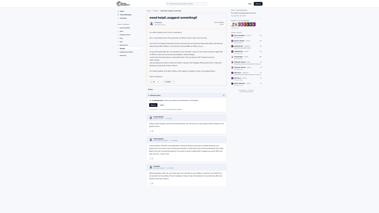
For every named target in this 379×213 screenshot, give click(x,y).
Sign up (153, 105)
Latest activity (236, 32)
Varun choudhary (239, 35)
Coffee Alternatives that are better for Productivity (248, 64)
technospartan (158, 139)
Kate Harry (237, 73)
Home (148, 11)
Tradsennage (238, 57)
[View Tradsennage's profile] (236, 24)
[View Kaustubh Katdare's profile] (233, 24)
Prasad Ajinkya (158, 117)
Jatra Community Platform (174, 109)
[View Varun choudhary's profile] (239, 24)
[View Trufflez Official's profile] (245, 24)
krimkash (158, 23)
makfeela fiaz (238, 46)
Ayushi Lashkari (239, 41)
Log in (162, 105)
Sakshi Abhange (239, 83)
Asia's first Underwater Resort (242, 48)
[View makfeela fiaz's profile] (251, 24)
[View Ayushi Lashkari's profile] (242, 24)
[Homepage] (123, 4)
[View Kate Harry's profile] (254, 24)
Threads (155, 11)
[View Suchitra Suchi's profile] (248, 24)
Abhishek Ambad (239, 62)
